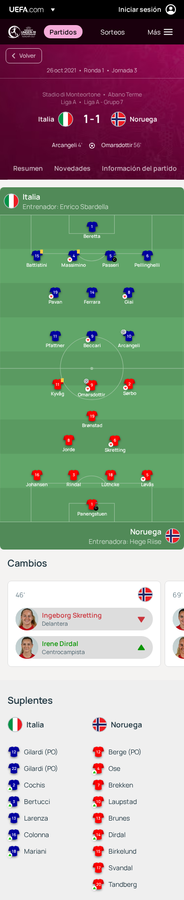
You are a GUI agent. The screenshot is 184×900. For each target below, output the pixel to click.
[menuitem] (67, 32)
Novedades (72, 168)
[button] (158, 32)
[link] (63, 32)
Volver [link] (27, 56)
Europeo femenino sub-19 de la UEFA (22, 32)
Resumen (28, 168)
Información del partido (139, 168)
